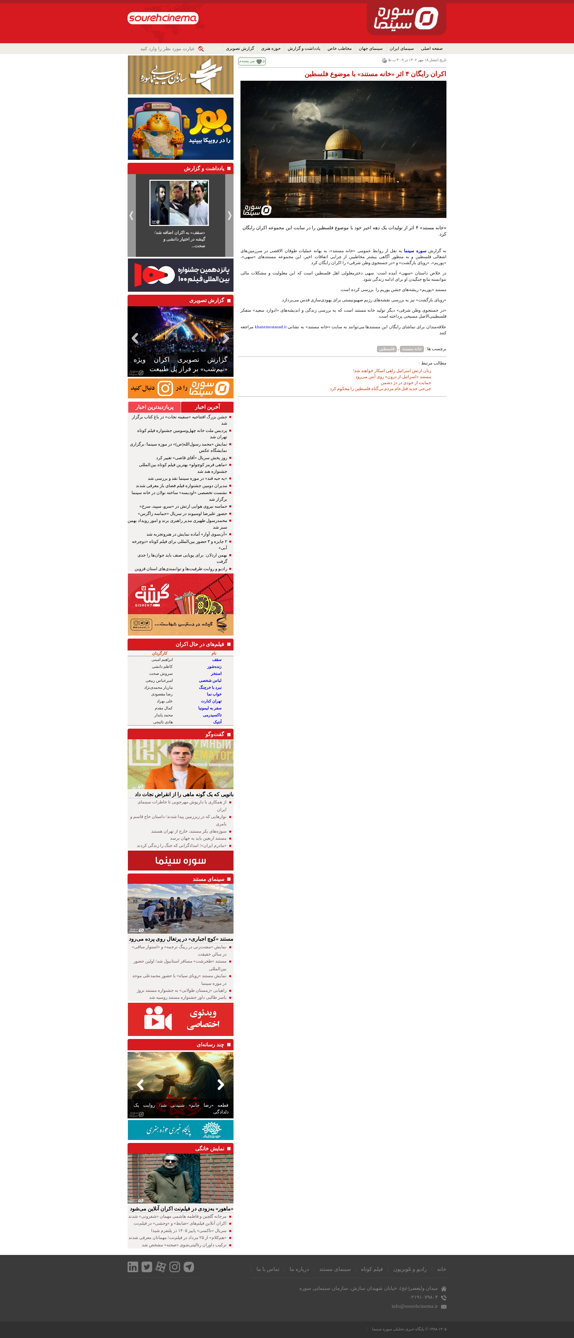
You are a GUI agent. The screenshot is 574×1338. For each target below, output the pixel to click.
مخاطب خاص (340, 48)
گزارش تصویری (240, 48)
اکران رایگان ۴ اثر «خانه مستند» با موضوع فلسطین (375, 73)
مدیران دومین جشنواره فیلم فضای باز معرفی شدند (181, 485)
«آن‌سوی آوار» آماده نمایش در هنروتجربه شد (186, 534)
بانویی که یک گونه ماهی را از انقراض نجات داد (184, 794)
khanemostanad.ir (271, 326)
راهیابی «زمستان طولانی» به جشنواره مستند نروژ (182, 990)
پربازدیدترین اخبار (154, 407)
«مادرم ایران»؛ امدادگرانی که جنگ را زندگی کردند (182, 845)
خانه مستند (412, 348)
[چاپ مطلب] (384, 60)
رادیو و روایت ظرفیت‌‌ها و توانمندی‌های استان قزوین (181, 568)
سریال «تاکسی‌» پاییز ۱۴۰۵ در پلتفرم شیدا (189, 1230)
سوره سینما (415, 250)
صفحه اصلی (432, 48)
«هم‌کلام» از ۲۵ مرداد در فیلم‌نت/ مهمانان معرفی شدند (178, 1237)
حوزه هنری (271, 48)
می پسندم (247, 61)
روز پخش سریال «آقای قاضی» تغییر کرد (191, 457)
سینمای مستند (335, 1269)
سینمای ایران (402, 48)
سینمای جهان (371, 48)
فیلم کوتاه (372, 1269)
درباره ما (299, 1269)
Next (227, 338)
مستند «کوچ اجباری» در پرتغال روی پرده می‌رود (181, 939)
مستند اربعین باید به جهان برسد (198, 838)
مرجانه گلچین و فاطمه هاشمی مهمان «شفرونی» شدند (177, 1216)
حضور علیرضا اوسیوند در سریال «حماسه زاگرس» (182, 513)
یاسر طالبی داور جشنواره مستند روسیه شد (188, 997)
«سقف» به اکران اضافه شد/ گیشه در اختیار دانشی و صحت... (179, 239)
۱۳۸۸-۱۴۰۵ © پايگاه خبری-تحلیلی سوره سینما (409, 1329)
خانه (441, 1269)
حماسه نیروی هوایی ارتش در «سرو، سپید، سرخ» (183, 506)
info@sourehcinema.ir (415, 1306)
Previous (134, 338)
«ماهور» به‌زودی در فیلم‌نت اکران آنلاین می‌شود (182, 1208)
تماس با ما (267, 1269)
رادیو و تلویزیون (410, 1269)
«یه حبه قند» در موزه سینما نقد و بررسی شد (187, 478)
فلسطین (387, 348)
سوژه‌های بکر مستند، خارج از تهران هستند (189, 831)
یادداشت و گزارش (304, 48)
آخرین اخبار (207, 407)
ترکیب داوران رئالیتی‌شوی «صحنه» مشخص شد (184, 1244)
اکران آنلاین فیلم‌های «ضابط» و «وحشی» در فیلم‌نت (180, 1223)
